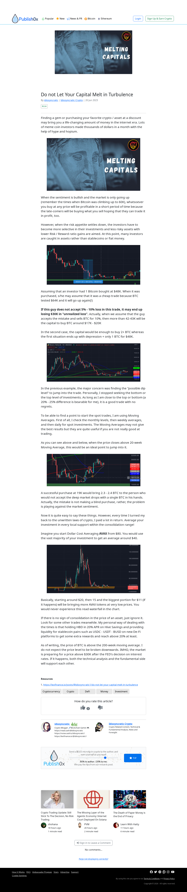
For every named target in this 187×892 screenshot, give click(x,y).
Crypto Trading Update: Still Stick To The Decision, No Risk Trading (57, 816)
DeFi (87, 691)
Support (75, 872)
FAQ (28, 872)
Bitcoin (91, 18)
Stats (56, 872)
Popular (49, 18)
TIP (134, 758)
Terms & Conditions (152, 878)
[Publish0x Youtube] (173, 872)
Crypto (70, 691)
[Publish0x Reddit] (164, 872)
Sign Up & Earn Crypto (159, 18)
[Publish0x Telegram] (160, 872)
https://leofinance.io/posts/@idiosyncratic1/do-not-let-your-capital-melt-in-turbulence (90, 684)
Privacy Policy (169, 878)
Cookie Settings (19, 875)
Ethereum (106, 18)
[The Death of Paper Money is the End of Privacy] (129, 799)
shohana (53, 824)
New (62, 18)
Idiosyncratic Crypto (72, 100)
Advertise (64, 872)
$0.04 (44, 106)
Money (104, 691)
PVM (86, 824)
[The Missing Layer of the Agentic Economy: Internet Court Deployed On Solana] (93, 799)
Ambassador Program (42, 872)
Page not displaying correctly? (93, 858)
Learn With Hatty (130, 824)
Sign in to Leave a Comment (95, 842)
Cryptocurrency (51, 691)
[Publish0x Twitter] (156, 872)
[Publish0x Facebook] (152, 872)
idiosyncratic (51, 100)
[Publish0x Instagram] (169, 872)
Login (138, 18)
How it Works (18, 872)
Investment (121, 691)
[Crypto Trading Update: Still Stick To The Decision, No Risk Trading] (57, 799)
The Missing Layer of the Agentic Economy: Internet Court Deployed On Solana (92, 816)
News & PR (76, 18)
